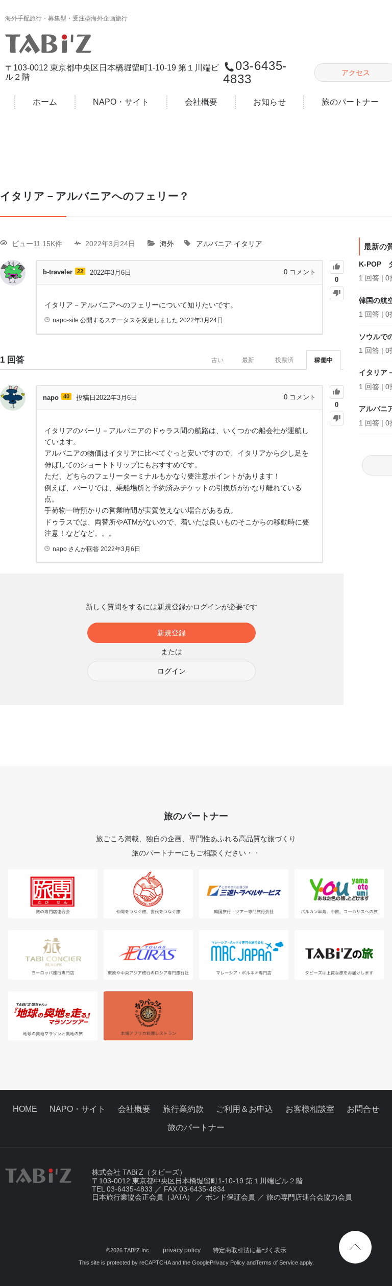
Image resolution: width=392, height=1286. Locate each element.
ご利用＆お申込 (244, 1109)
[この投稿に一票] (337, 267)
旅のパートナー (196, 1127)
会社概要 (201, 102)
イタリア (248, 244)
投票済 (284, 360)
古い (217, 360)
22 (80, 271)
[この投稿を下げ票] (337, 293)
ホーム (45, 102)
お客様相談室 (309, 1109)
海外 (167, 244)
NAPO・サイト (121, 102)
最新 (248, 360)
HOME (25, 1109)
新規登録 (171, 633)
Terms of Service (277, 1262)
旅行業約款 (183, 1109)
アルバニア (214, 244)
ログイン (171, 671)
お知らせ (269, 102)
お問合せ (363, 1109)
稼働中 (323, 360)
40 (66, 396)
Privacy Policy (227, 1262)
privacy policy (182, 1250)
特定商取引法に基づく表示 (249, 1250)
